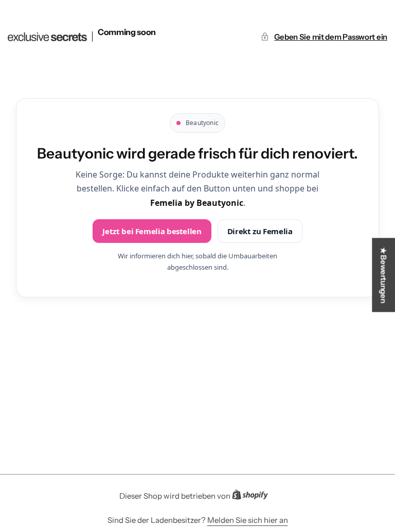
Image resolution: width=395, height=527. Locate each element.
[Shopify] (253, 496)
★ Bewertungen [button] (383, 275)
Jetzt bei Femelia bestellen (151, 231)
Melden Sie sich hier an (247, 520)
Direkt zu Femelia (260, 231)
